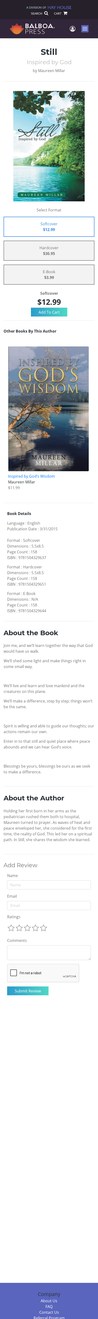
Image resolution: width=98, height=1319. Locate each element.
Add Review (20, 865)
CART (58, 13)
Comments (17, 940)
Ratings (13, 916)
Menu (86, 29)
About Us (49, 1300)
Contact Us (49, 1312)
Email (12, 896)
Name (12, 875)
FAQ (49, 1306)
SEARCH (37, 13)
